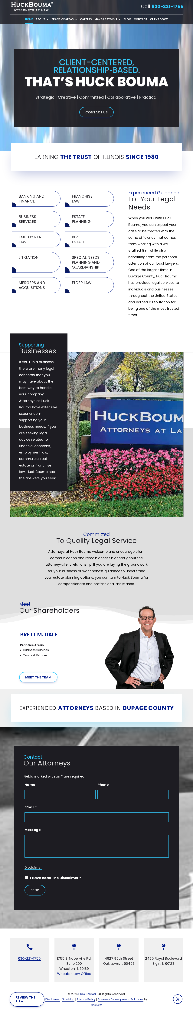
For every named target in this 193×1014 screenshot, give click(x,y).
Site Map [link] (68, 999)
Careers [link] (86, 19)
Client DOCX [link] (159, 19)
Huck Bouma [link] (87, 994)
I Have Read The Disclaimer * (55, 877)
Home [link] (29, 19)
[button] (27, 647)
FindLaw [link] (96, 1005)
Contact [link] (140, 19)
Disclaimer (33, 867)
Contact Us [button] (96, 112)
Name (30, 784)
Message (33, 829)
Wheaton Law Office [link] (74, 973)
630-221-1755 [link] (167, 6)
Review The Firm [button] (25, 999)
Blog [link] (127, 19)
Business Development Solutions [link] (120, 999)
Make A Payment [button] (105, 19)
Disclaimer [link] (52, 999)
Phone (103, 784)
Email (31, 807)
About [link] (40, 19)
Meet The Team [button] (38, 677)
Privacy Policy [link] (86, 999)
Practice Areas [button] (62, 19)
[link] (31, 7)
